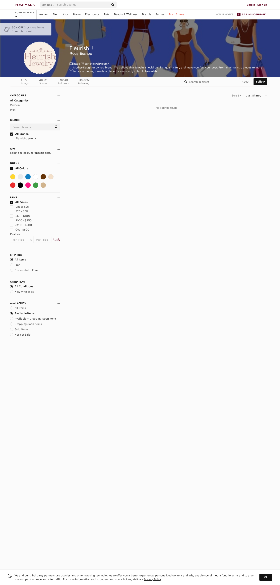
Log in (251, 4)
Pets (107, 14)
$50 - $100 (22, 216)
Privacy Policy (152, 579)
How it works (225, 14)
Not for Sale (22, 334)
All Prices (21, 202)
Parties (160, 14)
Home (77, 14)
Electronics (92, 14)
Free (17, 265)
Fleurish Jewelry (25, 138)
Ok (266, 577)
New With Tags (24, 291)
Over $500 (22, 229)
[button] (49, 5)
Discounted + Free (26, 270)
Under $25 (22, 206)
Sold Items (22, 329)
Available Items (24, 313)
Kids (66, 14)
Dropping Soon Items (28, 324)
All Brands (22, 134)
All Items (20, 259)
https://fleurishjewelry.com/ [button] (91, 63)
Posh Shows (176, 14)
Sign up (262, 4)
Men (55, 14)
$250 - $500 (23, 225)
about (245, 81)
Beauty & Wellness (126, 14)
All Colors (21, 168)
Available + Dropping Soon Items (36, 318)
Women (43, 14)
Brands (146, 14)
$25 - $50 (21, 211)
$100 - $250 (23, 220)
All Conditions (24, 286)
